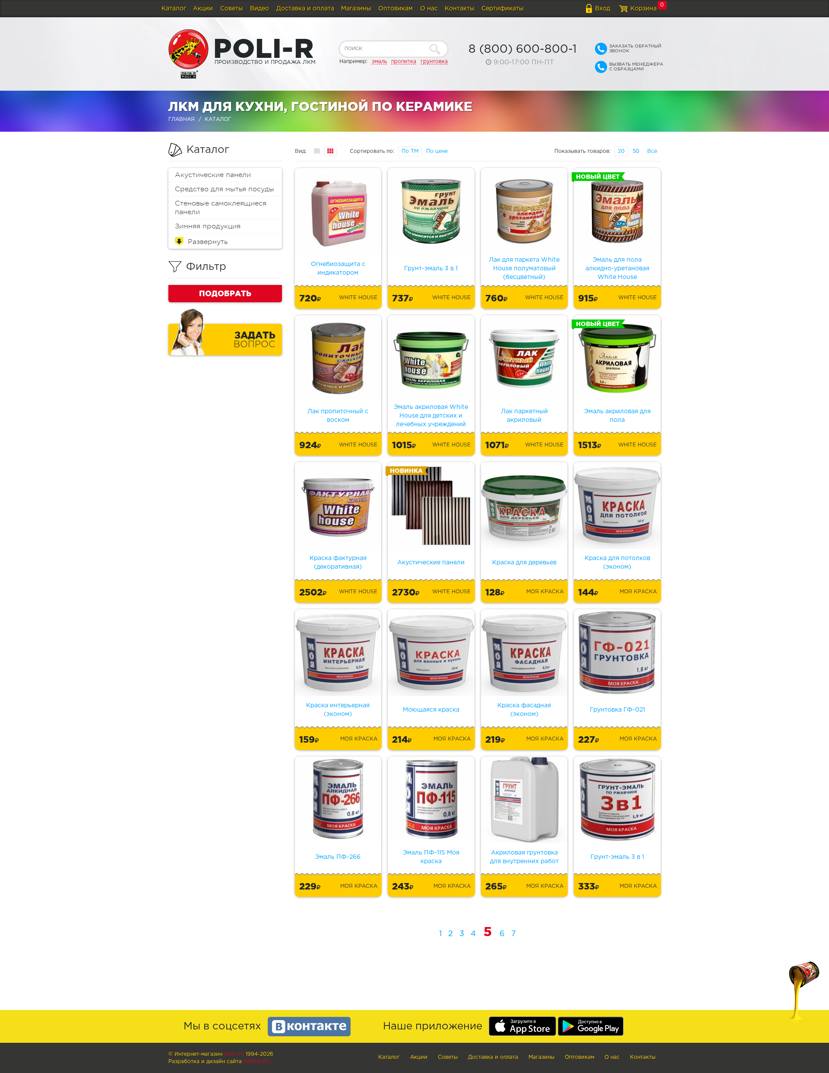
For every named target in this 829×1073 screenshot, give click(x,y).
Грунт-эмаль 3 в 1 (431, 268)
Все (652, 151)
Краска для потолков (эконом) (617, 563)
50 (636, 151)
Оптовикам (395, 8)
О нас (429, 8)
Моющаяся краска (431, 709)
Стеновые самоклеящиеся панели (220, 207)
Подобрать (225, 293)
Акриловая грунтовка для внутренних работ (524, 857)
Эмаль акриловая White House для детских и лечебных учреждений (431, 416)
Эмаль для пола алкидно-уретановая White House (617, 268)
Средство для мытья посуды (224, 189)
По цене (437, 151)
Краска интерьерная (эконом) (338, 710)
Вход (602, 8)
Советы (231, 8)
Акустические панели (213, 175)
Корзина (643, 8)
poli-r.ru (234, 1054)
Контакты (460, 8)
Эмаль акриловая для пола (617, 416)
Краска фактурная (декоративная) (338, 563)
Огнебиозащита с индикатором (338, 268)
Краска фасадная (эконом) (524, 710)
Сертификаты (502, 8)
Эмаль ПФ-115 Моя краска (431, 857)
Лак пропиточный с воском (337, 416)
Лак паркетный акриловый (524, 416)
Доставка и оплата (305, 8)
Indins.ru (257, 1061)
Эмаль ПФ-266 (338, 857)
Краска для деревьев (524, 562)
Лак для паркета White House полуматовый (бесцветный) (524, 268)
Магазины (356, 8)
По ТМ (410, 151)
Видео (259, 8)
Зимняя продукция (207, 226)
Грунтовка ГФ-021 (617, 709)
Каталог (173, 8)
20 (621, 151)
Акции (203, 8)
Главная (181, 119)
